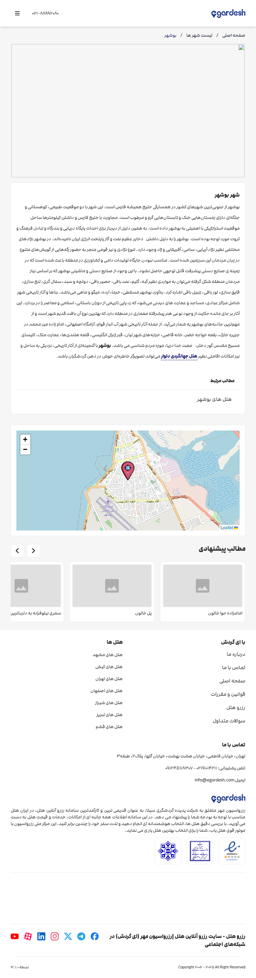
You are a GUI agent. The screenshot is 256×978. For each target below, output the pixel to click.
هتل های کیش (109, 666)
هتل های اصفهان (106, 690)
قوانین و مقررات (228, 694)
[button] (128, 471)
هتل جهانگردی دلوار (179, 356)
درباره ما (236, 654)
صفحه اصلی (232, 680)
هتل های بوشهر (214, 399)
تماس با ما (233, 667)
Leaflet (227, 527)
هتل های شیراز (109, 702)
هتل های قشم (109, 726)
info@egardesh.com (214, 780)
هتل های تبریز (109, 714)
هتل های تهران (109, 678)
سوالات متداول (229, 720)
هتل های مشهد (108, 654)
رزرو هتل (235, 707)
